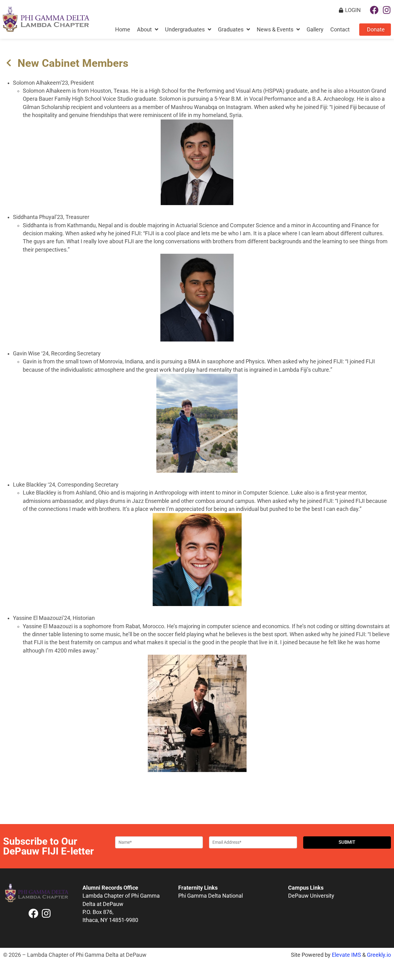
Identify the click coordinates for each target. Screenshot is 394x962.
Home (122, 29)
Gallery (315, 29)
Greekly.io (379, 955)
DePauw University (311, 896)
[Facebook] (374, 10)
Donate (376, 29)
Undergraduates (185, 29)
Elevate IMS (346, 955)
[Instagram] (386, 10)
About (144, 29)
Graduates (230, 29)
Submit (347, 842)
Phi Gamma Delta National (210, 896)
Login (353, 10)
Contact (340, 29)
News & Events (275, 29)
